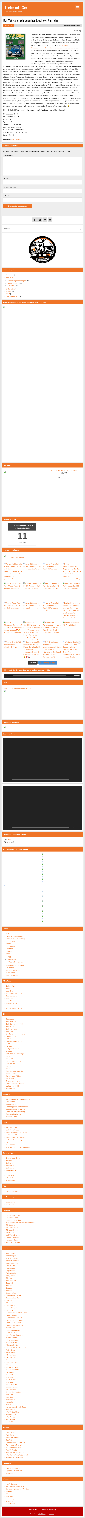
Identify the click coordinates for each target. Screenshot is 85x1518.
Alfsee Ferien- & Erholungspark (18, 1099)
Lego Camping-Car (13, 1220)
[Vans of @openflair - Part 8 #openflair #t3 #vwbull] (52, 572)
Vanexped (10, 1404)
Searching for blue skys (15, 1071)
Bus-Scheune (11, 1280)
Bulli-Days (10, 1435)
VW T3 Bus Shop (12, 1412)
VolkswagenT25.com (14, 1008)
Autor (8, 934)
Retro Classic (11, 1350)
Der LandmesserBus (14, 1318)
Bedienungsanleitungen (17, 281)
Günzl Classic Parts (13, 1323)
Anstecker (10, 275)
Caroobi (9, 1300)
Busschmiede (11, 1288)
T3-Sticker (10, 1232)
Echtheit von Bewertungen (16, 939)
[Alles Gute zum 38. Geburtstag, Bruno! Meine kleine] (32, 650)
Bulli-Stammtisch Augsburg (16, 1132)
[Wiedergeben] (6, 676)
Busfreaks (10, 1173)
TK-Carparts (11, 1390)
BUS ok (9, 1278)
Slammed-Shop (12, 1362)
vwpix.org (10, 1499)
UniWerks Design (12, 1235)
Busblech (9, 1283)
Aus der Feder (16, 140)
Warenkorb (10, 973)
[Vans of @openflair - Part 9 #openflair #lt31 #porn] (32, 572)
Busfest (9, 1440)
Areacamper (11, 1256)
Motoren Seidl (11, 1342)
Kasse (8, 944)
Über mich (10, 968)
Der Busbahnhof (12, 1315)
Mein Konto (10, 946)
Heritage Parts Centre (14, 1325)
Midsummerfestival (13, 1447)
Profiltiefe (9, 951)
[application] (42, 676)
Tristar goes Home (13, 1081)
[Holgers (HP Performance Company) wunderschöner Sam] (52, 630)
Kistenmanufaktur (13, 1330)
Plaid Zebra (10, 998)
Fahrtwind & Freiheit (14, 1445)
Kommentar (9, 155)
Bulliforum (10, 1163)
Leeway (51, 1514)
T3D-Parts (10, 1377)
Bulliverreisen (11, 1029)
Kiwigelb (9, 1059)
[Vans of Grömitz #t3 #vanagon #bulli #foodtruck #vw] (13, 650)
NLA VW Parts (12, 1345)
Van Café (9, 1395)
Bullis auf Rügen (12, 1437)
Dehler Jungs (11, 1036)
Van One (9, 1397)
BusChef (9, 1285)
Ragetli (9, 1001)
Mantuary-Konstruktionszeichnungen (20, 1222)
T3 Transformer (12, 1227)
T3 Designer (11, 1225)
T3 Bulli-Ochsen (12, 1367)
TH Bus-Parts (11, 1385)
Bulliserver (10, 1168)
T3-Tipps (9, 1496)
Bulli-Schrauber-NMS (14, 1024)
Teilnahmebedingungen (15, 965)
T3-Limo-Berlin (12, 1230)
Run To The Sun (12, 1450)
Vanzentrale (10, 1473)
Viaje (8, 1006)
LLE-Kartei (10, 1175)
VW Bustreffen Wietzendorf (17, 1455)
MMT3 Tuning (11, 1337)
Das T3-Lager (11, 1308)
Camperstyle (11, 1104)
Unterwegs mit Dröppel (15, 1083)
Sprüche (11, 286)
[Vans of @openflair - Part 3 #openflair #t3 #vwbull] (72, 591)
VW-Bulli (9, 1178)
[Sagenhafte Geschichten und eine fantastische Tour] (32, 630)
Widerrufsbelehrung (15, 962)
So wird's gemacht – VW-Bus (17, 1489)
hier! (9, 840)
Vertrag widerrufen (13, 970)
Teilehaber (10, 1382)
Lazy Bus (9, 991)
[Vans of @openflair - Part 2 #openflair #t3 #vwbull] (32, 611)
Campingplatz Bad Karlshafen (17, 1107)
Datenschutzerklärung (14, 936)
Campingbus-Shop (13, 1298)
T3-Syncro (10, 1078)
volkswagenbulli (12, 1086)
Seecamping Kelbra (13, 1114)
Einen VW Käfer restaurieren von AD (18, 688)
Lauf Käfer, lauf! (12, 1218)
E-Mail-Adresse (10, 187)
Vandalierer (10, 1402)
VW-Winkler (11, 1417)
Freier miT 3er (16, 7)
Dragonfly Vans (12, 1191)
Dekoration (10, 289)
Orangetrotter (11, 996)
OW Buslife (10, 1064)
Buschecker (10, 1202)
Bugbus (9, 1160)
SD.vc (8, 1069)
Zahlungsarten (12, 975)
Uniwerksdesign (12, 1237)
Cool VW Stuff (11, 1305)
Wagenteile (10, 1419)
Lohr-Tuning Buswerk (14, 1335)
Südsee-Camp (11, 1116)
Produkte (9, 949)
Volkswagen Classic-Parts (16, 1407)
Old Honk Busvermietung (15, 1112)
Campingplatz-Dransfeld (15, 1109)
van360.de (10, 1204)
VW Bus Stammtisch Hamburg (18, 1147)
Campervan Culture (13, 1295)
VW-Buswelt (11, 1180)
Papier (8, 291)
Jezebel (9, 1051)
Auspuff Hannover (13, 1261)
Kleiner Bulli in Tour (13, 1215)
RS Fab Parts (11, 1355)
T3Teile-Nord (11, 1380)
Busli (8, 988)
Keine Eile (9, 1056)
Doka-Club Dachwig (14, 1140)
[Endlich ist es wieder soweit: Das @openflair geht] (72, 611)
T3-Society (10, 1145)
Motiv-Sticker (13, 283)
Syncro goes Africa (13, 1076)
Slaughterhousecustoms (15, 1365)
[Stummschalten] (73, 676)
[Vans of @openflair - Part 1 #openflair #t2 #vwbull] (52, 611)
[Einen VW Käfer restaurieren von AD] (22, 703)
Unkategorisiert (12, 296)
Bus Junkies (10, 1275)
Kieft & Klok (10, 1328)
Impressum (10, 941)
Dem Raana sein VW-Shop (16, 1313)
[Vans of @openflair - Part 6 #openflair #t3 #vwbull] (32, 591)
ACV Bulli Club (11, 1127)
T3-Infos (9, 1491)
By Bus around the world (15, 1034)
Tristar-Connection (13, 1392)
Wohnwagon (11, 1088)
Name (7, 178)
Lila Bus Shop (11, 1333)
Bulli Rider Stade (12, 1130)
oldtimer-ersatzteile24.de (16, 1347)
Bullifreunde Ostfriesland (15, 1137)
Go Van (9, 1046)
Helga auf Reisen (12, 1049)
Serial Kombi (11, 1357)
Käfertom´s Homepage (15, 1054)
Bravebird (10, 1019)
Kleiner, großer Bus (13, 1061)
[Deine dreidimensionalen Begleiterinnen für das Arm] (72, 572)
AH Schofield (11, 1253)
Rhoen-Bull (10, 1352)
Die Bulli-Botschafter (14, 1041)
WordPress (42, 1514)
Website (7, 196)
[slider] (77, 676)
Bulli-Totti (10, 1026)
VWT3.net (10, 1501)
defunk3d (9, 1310)
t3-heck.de (10, 1372)
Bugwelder (10, 1271)
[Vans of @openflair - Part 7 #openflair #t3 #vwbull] (13, 591)
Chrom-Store (11, 1303)
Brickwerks (10, 1268)
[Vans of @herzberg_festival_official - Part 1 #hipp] (13, 630)
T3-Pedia (9, 1494)
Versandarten (13, 959)
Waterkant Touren (13, 1242)
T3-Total (9, 1375)
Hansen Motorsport (13, 1468)
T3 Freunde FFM (12, 1370)
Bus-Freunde (11, 1170)
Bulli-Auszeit (11, 1021)
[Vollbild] (79, 780)
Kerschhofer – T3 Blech (15, 1486)
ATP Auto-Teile (12, 1258)
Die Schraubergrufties (14, 1320)
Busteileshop (11, 1293)
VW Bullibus (11, 1409)
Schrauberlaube (12, 1066)
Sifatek (9, 1360)
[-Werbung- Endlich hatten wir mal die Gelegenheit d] (72, 650)
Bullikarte (10, 1165)
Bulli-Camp (10, 1102)
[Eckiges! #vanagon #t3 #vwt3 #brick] (72, 630)
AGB (9, 957)
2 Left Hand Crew (13, 1158)
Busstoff (9, 1290)
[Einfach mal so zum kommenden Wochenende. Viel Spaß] (52, 650)
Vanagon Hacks (12, 1240)
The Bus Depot (12, 1387)
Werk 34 (9, 1422)
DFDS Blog (10, 1039)
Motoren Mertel (12, 1340)
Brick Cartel (10, 1266)
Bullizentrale (11, 1273)
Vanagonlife (10, 1399)
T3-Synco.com (11, 1003)
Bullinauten (10, 986)
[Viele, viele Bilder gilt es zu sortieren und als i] (13, 572)
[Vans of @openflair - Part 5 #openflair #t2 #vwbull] (52, 591)
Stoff (8, 294)
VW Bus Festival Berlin (15, 1452)
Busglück (9, 1031)
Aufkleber (10, 277)
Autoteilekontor (12, 1263)
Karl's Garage (11, 1484)
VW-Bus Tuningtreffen (14, 1457)
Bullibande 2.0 (11, 1135)
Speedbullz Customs (14, 1471)
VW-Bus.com (11, 1414)
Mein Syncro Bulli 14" (14, 993)
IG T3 (8, 1142)
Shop (8, 954)
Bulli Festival (11, 1433)
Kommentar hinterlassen (72, 25)
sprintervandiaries (13, 1074)
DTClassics (10, 1044)
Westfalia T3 (11, 1504)
